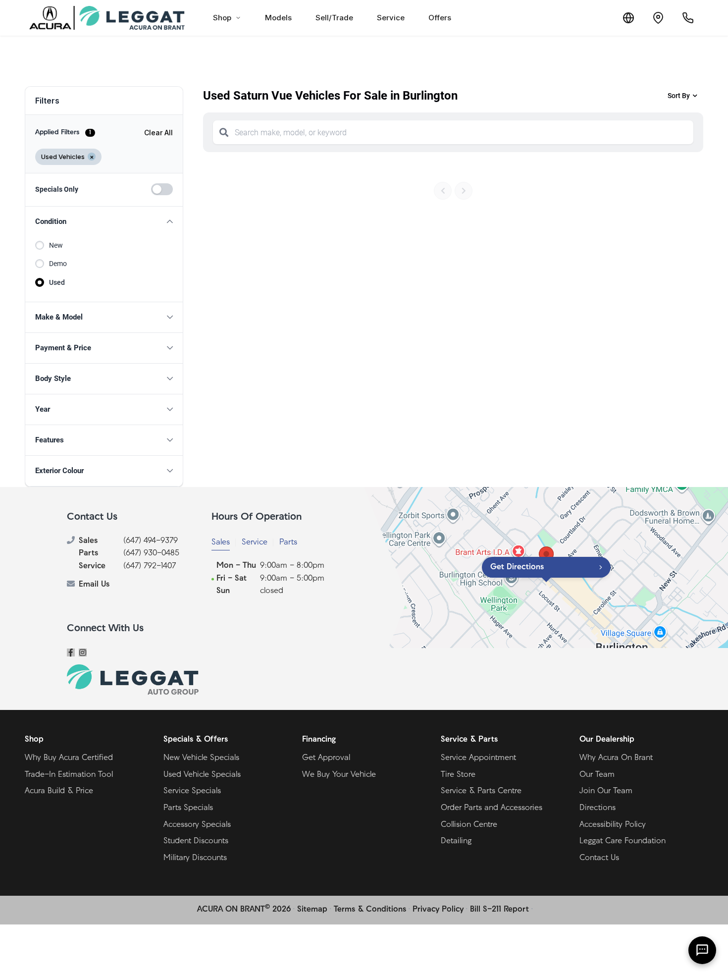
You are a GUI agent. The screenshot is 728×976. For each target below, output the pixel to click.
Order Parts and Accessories (491, 808)
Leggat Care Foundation (622, 841)
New (56, 245)
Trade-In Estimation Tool (69, 775)
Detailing (456, 841)
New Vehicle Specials (201, 758)
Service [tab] (254, 542)
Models (278, 17)
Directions (597, 808)
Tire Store (458, 775)
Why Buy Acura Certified (69, 758)
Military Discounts (195, 858)
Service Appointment (478, 758)
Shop (222, 17)
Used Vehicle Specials (202, 775)
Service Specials (192, 791)
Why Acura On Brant (616, 758)
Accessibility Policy (612, 825)
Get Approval (326, 758)
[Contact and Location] (658, 18)
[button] (104, 222)
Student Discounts (195, 841)
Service (391, 17)
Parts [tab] (288, 542)
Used (57, 282)
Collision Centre (469, 825)
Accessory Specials (197, 825)
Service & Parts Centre (481, 791)
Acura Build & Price (59, 791)
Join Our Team (605, 791)
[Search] (224, 132)
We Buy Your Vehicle (339, 775)
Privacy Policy (438, 910)
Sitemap (312, 910)
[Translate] (628, 18)
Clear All (158, 132)
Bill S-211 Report (499, 910)
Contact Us (599, 858)
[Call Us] (688, 18)
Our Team (597, 775)
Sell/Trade (334, 17)
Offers (439, 17)
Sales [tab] (220, 542)
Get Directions (517, 567)
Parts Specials (188, 808)
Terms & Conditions (370, 910)
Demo (58, 264)
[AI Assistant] (702, 950)
